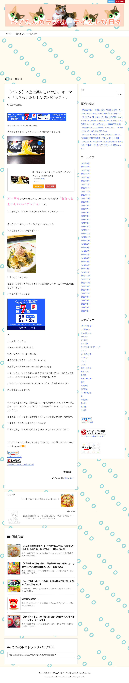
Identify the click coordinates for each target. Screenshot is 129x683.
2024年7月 (85, 251)
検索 (82, 90)
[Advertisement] (64, 56)
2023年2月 (85, 311)
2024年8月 (85, 248)
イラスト (84, 340)
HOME (9, 79)
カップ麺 (84, 343)
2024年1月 (85, 272)
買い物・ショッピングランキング (20, 464)
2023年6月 (85, 297)
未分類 (83, 375)
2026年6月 (85, 170)
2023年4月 (85, 304)
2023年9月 (85, 286)
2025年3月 (85, 223)
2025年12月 (85, 191)
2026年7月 (85, 167)
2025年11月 (85, 195)
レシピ (83, 364)
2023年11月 (85, 279)
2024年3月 (85, 265)
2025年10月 (85, 198)
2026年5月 (85, 174)
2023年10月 (85, 283)
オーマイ (13, 198)
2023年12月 (85, 276)
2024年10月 (85, 241)
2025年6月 (85, 212)
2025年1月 (85, 230)
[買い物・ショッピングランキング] (14, 460)
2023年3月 (85, 307)
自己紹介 (84, 389)
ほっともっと (86, 333)
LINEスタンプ (86, 326)
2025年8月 (85, 205)
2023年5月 (85, 300)
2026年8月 (85, 163)
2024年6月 (85, 255)
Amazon (38, 186)
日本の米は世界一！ (31, 599)
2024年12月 (85, 233)
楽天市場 (50, 186)
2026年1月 (85, 188)
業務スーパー (86, 378)
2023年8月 (85, 290)
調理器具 (84, 400)
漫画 (82, 382)
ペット (83, 361)
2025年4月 (85, 219)
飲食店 (83, 410)
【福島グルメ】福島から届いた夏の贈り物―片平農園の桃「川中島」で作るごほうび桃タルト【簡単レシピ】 (102, 145)
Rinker (42, 178)
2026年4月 (85, 177)
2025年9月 (85, 202)
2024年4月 (85, 262)
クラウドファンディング (90, 347)
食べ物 (19, 79)
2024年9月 (85, 244)
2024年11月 (85, 237)
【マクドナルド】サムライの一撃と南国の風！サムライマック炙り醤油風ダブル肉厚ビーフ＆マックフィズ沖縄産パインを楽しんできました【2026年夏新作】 (102, 120)
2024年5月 (85, 258)
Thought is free (78, 677)
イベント (84, 336)
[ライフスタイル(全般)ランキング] (93, 432)
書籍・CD (84, 371)
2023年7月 (85, 293)
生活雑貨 (84, 385)
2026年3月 (85, 181)
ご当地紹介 (85, 329)
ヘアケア (84, 357)
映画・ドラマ (86, 368)
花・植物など (86, 392)
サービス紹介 (86, 354)
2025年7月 (85, 209)
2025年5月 (85, 216)
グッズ (83, 350)
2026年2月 (85, 184)
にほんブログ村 (14, 456)
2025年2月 (85, 226)
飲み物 (83, 407)
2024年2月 (85, 269)
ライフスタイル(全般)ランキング (93, 436)
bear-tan (69, 478)
